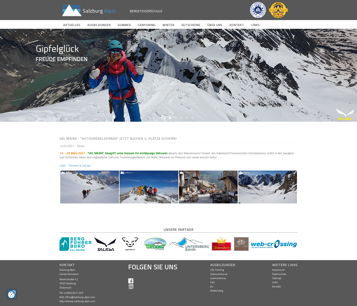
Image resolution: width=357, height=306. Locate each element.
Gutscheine (190, 25)
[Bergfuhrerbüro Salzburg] (75, 244)
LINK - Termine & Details (75, 165)
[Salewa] (105, 244)
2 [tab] (170, 118)
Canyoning (146, 25)
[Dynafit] (130, 244)
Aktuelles (71, 25)
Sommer (124, 25)
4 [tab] (181, 118)
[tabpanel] (178, 75)
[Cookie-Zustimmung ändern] (11, 294)
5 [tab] (187, 118)
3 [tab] (176, 118)
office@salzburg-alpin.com (80, 297)
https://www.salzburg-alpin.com (77, 301)
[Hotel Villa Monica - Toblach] (241, 244)
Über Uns (214, 25)
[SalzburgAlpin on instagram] (131, 286)
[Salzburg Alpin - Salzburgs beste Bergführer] (71, 10)
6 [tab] (192, 118)
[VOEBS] (278, 10)
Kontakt (236, 25)
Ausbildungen (99, 25)
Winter (168, 25)
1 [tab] (164, 118)
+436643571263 (73, 293)
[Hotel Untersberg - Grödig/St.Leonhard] (221, 244)
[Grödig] (155, 244)
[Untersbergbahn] (189, 244)
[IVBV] (258, 10)
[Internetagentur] (274, 244)
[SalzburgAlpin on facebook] (130, 281)
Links (255, 25)
